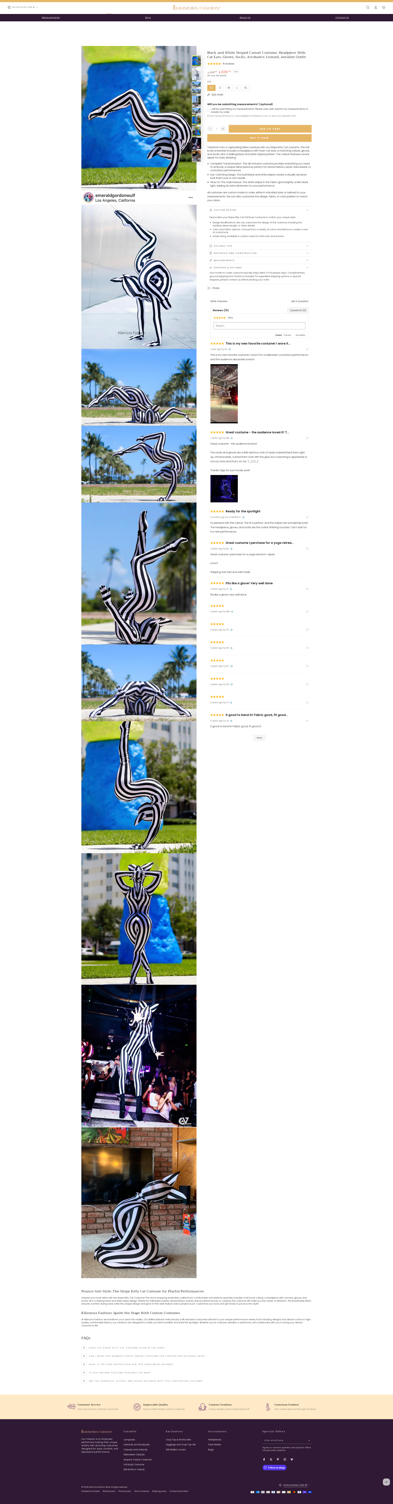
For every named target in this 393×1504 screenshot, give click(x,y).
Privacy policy (124, 1491)
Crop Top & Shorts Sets (178, 1439)
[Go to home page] (196, 7)
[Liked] (307, 349)
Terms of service (141, 1491)
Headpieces (214, 1439)
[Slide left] (114, 1278)
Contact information (179, 1491)
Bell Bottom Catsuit (134, 1469)
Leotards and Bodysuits (137, 1444)
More (259, 737)
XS (213, 88)
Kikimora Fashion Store (99, 1487)
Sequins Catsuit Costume (138, 1459)
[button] (368, 7)
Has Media (300, 335)
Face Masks (214, 1444)
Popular (287, 335)
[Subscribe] (310, 1440)
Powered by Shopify (90, 1491)
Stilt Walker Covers (176, 1449)
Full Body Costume (134, 1464)
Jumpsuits (129, 1439)
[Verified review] (229, 349)
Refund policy (109, 1491)
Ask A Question (300, 301)
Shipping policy (159, 1491)
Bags (211, 1449)
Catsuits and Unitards (135, 1449)
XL (247, 88)
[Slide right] (163, 1278)
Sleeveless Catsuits (134, 1454)
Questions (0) (298, 310)
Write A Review (218, 301)
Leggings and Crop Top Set (181, 1444)
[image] (224, 394)
